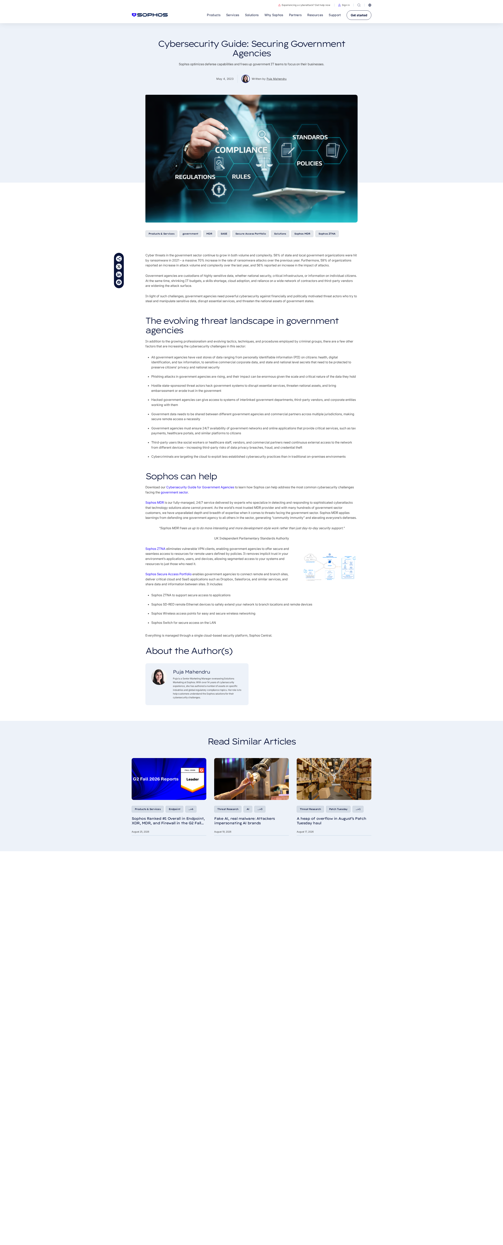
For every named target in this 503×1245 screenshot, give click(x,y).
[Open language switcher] (369, 5)
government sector (174, 492)
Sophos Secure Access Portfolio (168, 574)
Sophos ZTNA (327, 233)
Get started (359, 15)
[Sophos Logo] (150, 15)
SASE (224, 233)
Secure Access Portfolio (250, 233)
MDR (209, 233)
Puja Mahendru (277, 78)
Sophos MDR (302, 233)
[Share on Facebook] (119, 282)
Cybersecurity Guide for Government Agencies (200, 487)
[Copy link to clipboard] (119, 259)
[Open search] (359, 5)
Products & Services (161, 233)
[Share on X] (119, 267)
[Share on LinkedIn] (119, 274)
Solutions (280, 233)
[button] (344, 5)
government (190, 233)
